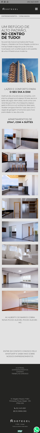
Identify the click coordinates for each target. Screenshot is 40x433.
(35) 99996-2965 (21, 411)
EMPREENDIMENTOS (9, 16)
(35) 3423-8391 (33, 2)
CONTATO (20, 372)
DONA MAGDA (24, 16)
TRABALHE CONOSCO (20, 374)
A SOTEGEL (20, 368)
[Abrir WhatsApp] (35, 428)
